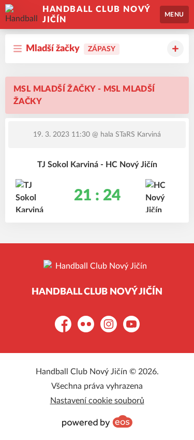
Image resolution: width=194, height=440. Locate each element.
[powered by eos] (97, 421)
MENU (174, 14)
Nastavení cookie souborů (97, 401)
